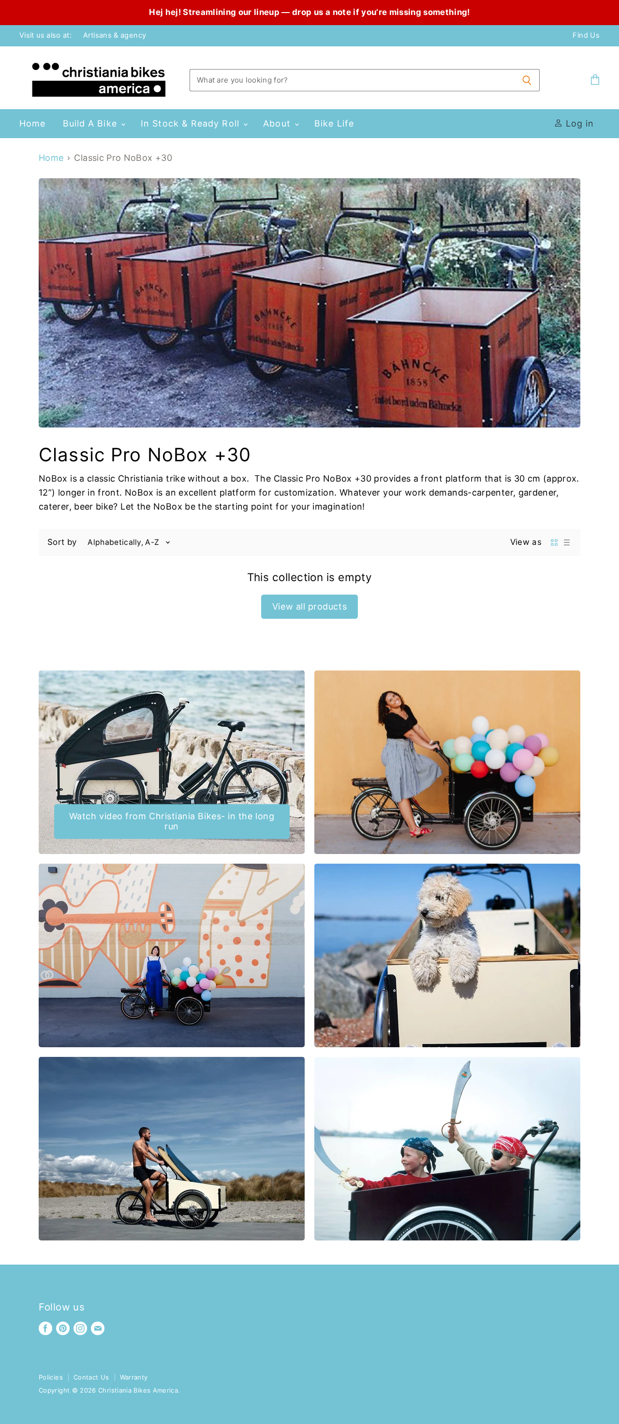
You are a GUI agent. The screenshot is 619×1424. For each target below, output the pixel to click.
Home (32, 123)
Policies (51, 1377)
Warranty (134, 1377)
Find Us (586, 35)
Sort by (61, 542)
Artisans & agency (114, 35)
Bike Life (334, 123)
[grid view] (554, 542)
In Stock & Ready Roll (191, 123)
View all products (309, 606)
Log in (578, 123)
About (278, 123)
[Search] (527, 80)
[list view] (567, 542)
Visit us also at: (45, 35)
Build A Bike (91, 123)
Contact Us (91, 1377)
